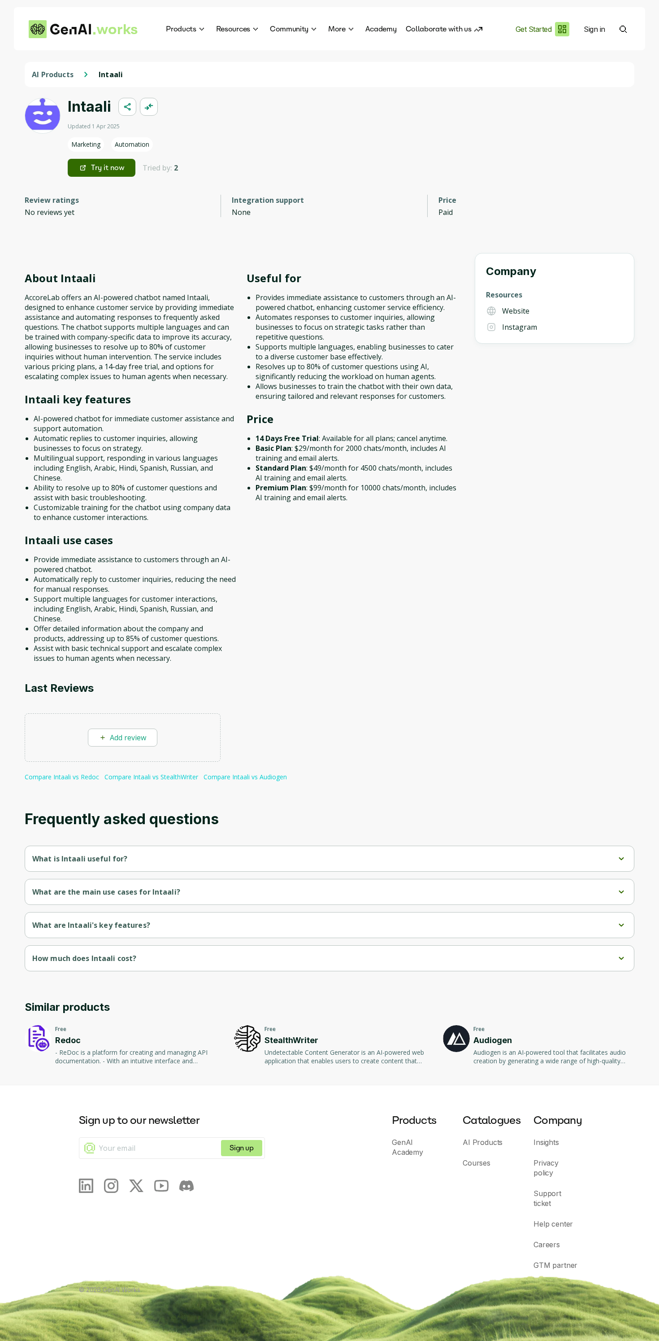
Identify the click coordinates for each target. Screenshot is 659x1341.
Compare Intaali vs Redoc (62, 777)
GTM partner (555, 1265)
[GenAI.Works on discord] (186, 1186)
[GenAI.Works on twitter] (136, 1186)
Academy (381, 29)
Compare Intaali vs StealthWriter (151, 777)
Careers (546, 1244)
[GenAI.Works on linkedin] (86, 1186)
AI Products (53, 74)
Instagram (519, 327)
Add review (128, 738)
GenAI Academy (407, 1147)
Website (515, 311)
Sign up (241, 1148)
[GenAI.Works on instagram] (111, 1186)
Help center (553, 1223)
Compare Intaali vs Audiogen (245, 777)
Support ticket (547, 1198)
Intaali (111, 74)
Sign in (594, 29)
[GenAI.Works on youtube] (161, 1186)
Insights (546, 1142)
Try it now (108, 167)
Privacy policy (546, 1167)
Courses (476, 1162)
